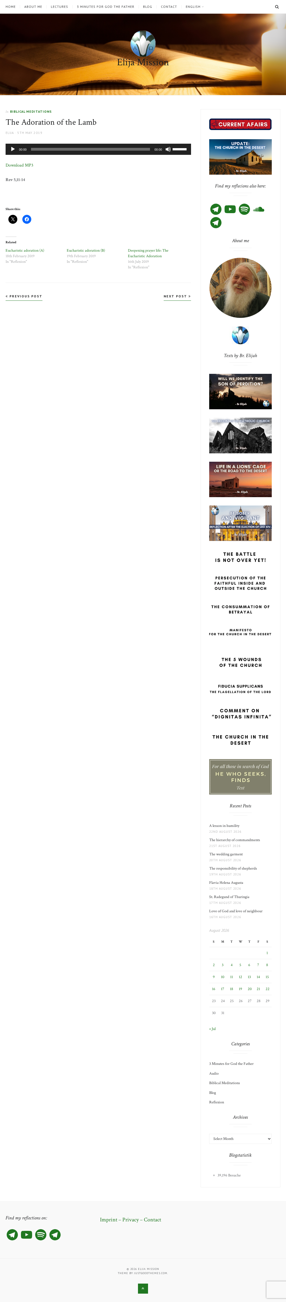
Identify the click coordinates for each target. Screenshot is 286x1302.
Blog (147, 6)
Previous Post (25, 296)
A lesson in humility (226, 825)
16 (213, 988)
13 (249, 976)
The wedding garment (226, 854)
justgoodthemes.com (150, 1273)
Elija (10, 133)
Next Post (176, 296)
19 (240, 988)
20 (250, 988)
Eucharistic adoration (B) (86, 250)
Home (11, 6)
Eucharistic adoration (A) (25, 250)
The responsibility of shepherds (234, 868)
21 (258, 988)
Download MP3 (19, 165)
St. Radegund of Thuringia (229, 896)
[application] (98, 149)
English (193, 6)
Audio (214, 1073)
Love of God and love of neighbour (236, 911)
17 (222, 988)
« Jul (212, 1028)
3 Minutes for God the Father (105, 6)
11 (231, 976)
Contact (169, 6)
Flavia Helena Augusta (227, 882)
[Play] (13, 149)
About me (33, 6)
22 (268, 988)
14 (258, 976)
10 (222, 976)
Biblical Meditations (31, 111)
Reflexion (216, 1102)
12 (240, 976)
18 (231, 988)
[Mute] (168, 149)
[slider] (180, 149)
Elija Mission (143, 62)
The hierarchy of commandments (234, 840)
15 (267, 976)
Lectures (59, 6)
